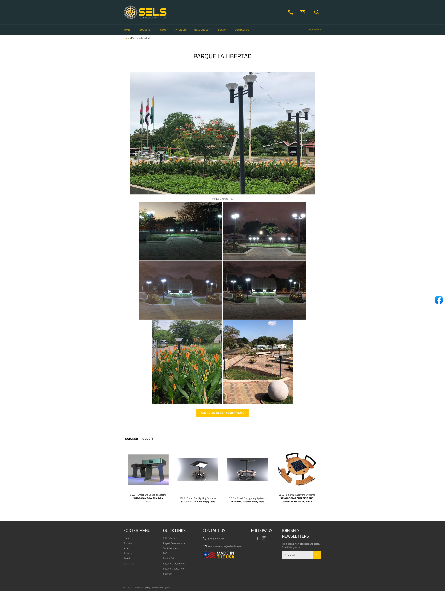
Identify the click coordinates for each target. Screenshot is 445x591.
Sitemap (167, 573)
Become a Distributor (174, 563)
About (164, 29)
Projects (181, 29)
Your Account (315, 29)
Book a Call (168, 558)
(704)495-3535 (214, 538)
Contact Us (242, 29)
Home (126, 29)
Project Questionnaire (174, 543)
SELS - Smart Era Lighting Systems (144, 587)
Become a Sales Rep (173, 568)
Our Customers (171, 548)
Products (144, 29)
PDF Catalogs (170, 538)
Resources (201, 29)
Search (223, 29)
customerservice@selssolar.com (222, 546)
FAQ (165, 553)
